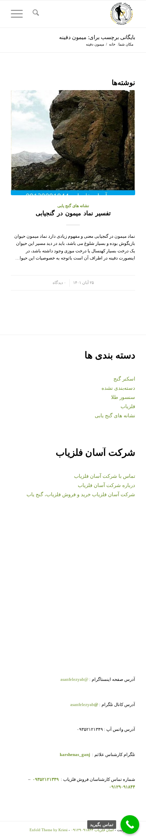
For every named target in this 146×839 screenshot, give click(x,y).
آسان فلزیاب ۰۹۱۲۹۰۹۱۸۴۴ (92, 830)
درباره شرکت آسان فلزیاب (106, 485)
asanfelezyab (84, 704)
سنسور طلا (123, 397)
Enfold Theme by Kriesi (49, 830)
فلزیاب (128, 406)
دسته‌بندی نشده (118, 388)
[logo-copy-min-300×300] (85, 14)
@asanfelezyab (74, 679)
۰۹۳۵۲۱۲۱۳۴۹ (45, 779)
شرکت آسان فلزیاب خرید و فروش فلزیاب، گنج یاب (80, 494)
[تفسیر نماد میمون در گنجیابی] (73, 142)
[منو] (19, 14)
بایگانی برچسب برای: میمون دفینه (97, 37)
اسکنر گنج (124, 379)
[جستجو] (34, 14)
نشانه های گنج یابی (73, 206)
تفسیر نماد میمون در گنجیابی (73, 213)
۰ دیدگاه (59, 283)
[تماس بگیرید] (130, 824)
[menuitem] (34, 14)
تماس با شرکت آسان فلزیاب (104, 476)
